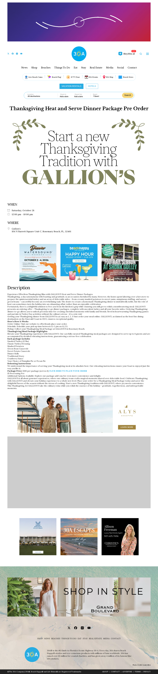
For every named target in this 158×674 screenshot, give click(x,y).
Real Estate (96, 67)
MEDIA (106, 638)
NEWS (47, 638)
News (24, 67)
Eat (75, 67)
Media (109, 67)
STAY (85, 638)
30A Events (93, 77)
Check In (63, 94)
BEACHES (55, 638)
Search (127, 95)
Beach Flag (56, 77)
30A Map (109, 77)
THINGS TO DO (68, 638)
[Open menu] (147, 54)
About (105, 672)
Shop (34, 67)
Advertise (127, 672)
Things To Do (62, 67)
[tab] (71, 86)
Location (30, 94)
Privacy (147, 672)
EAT (79, 638)
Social (120, 67)
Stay (83, 67)
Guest (95, 94)
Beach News (128, 77)
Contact (132, 67)
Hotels (92, 86)
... (67, 96)
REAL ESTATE (95, 638)
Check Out (78, 94)
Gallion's (16, 228)
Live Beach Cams (35, 77)
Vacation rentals (71, 86)
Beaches (45, 67)
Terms (138, 672)
